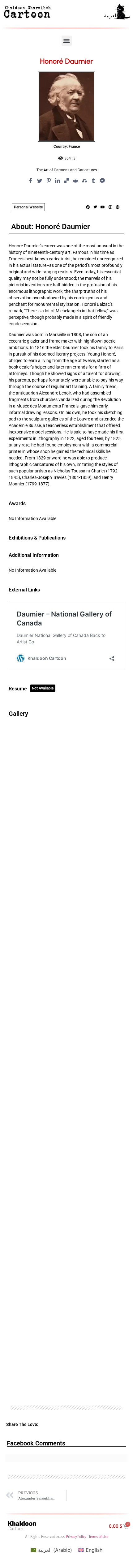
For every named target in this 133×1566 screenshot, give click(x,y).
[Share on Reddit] (75, 180)
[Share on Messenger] (102, 180)
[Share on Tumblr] (93, 180)
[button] (67, 41)
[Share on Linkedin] (57, 180)
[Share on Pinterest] (48, 180)
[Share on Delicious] (66, 180)
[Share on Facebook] (30, 180)
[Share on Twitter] (39, 180)
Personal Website (28, 207)
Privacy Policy (76, 1536)
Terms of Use (98, 1536)
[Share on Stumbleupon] (84, 180)
